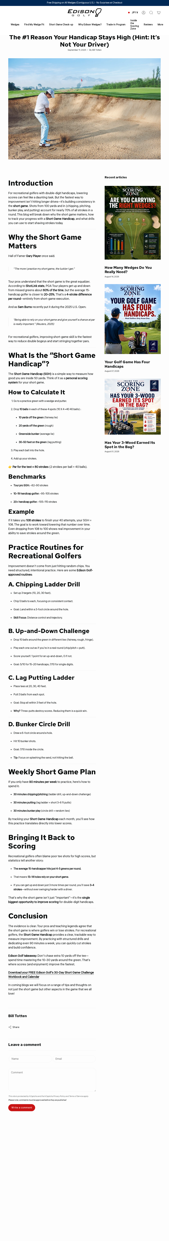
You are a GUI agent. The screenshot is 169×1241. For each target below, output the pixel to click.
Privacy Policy (59, 1096)
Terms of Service (76, 1096)
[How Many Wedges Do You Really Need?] (133, 223)
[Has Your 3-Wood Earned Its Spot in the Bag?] (133, 407)
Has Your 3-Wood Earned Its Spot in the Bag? (130, 444)
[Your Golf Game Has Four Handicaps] (133, 319)
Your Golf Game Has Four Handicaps (127, 364)
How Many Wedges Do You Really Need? (128, 269)
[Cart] (159, 12)
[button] (15, 25)
